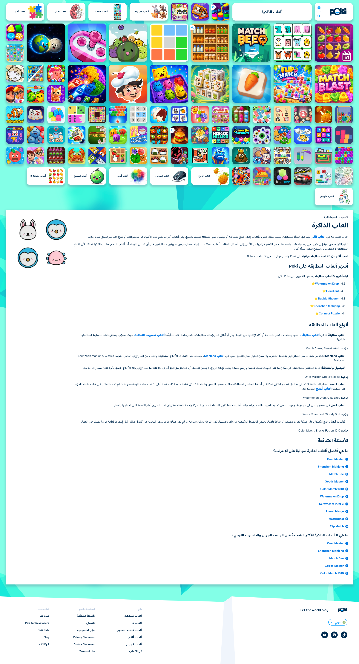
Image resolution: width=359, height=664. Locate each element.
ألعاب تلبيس (133, 644)
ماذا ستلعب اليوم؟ (319, 16)
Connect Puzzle (329, 313)
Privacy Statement (84, 637)
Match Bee (336, 474)
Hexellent (332, 291)
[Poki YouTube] (324, 635)
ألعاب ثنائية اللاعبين (129, 630)
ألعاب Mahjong (214, 355)
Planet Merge (335, 511)
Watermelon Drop (327, 283)
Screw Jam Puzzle (331, 503)
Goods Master (334, 481)
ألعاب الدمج (324, 388)
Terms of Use (87, 651)
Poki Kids (43, 630)
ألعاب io (137, 623)
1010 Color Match (332, 489)
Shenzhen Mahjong (327, 306)
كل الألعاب (135, 651)
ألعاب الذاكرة (330, 217)
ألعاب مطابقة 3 (310, 334)
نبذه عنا (44, 616)
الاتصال (90, 623)
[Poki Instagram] (334, 635)
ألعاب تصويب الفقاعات (149, 334)
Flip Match (337, 526)
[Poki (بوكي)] (338, 11)
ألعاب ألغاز (318, 236)
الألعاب (344, 217)
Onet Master (335, 459)
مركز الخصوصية (86, 630)
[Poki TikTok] (344, 635)
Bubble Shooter (328, 298)
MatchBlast (336, 518)
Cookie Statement (84, 644)
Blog (46, 637)
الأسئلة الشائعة (86, 616)
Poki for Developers (37, 623)
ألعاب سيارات (133, 616)
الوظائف (44, 644)
